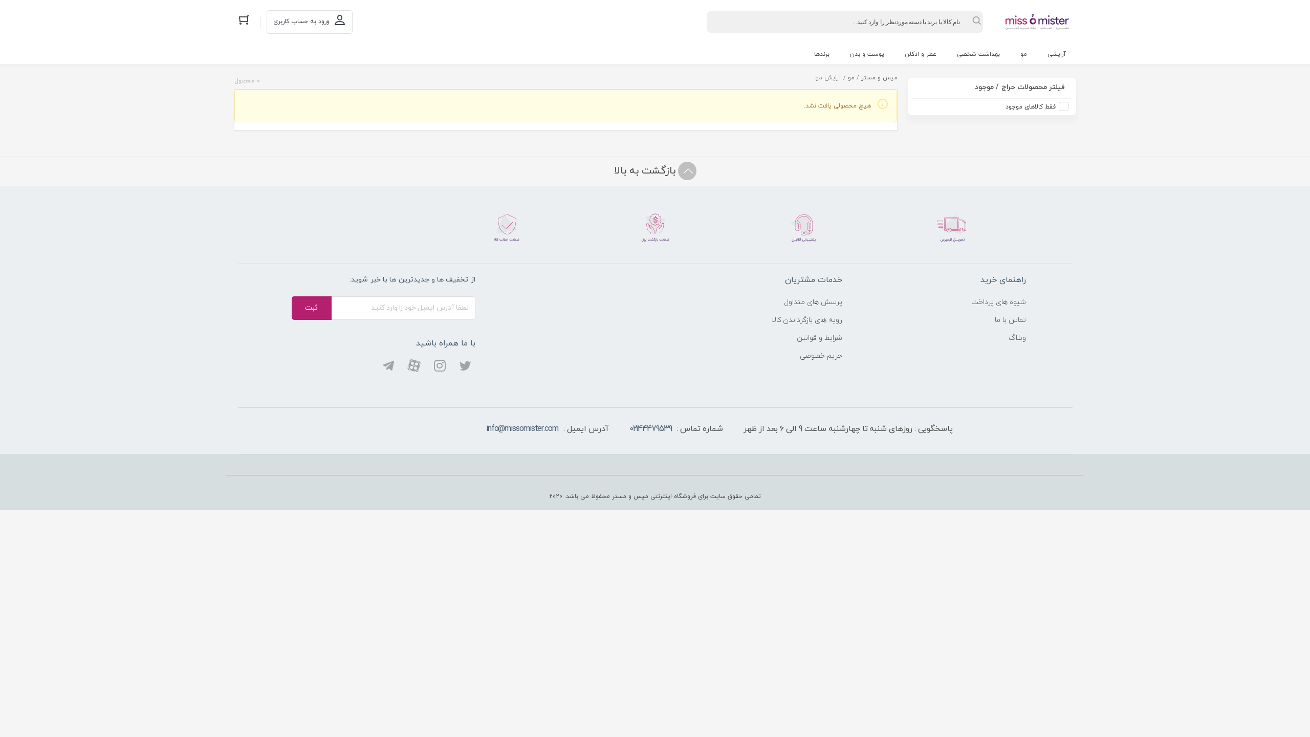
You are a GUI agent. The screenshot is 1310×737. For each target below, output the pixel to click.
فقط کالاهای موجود (1031, 107)
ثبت (311, 308)
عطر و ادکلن (920, 54)
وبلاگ (1017, 338)
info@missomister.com (522, 429)
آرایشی (1056, 54)
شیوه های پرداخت (998, 302)
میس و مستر (879, 78)
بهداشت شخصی (978, 54)
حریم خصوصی (821, 356)
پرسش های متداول (813, 302)
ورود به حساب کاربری (301, 21)
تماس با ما (1010, 320)
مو (1023, 54)
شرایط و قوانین (819, 338)
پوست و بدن (867, 54)
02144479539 (650, 429)
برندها (821, 54)
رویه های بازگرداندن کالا (807, 320)
